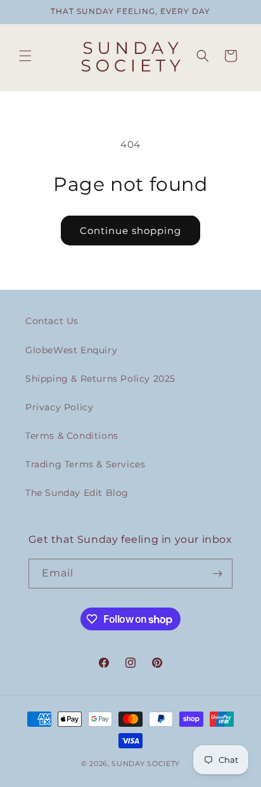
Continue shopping (130, 230)
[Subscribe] (218, 574)
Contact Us (52, 321)
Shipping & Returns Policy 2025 (100, 378)
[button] (25, 56)
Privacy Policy (59, 407)
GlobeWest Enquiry (71, 350)
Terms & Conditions (71, 435)
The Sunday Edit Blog (77, 492)
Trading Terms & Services (85, 464)
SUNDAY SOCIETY (145, 763)
